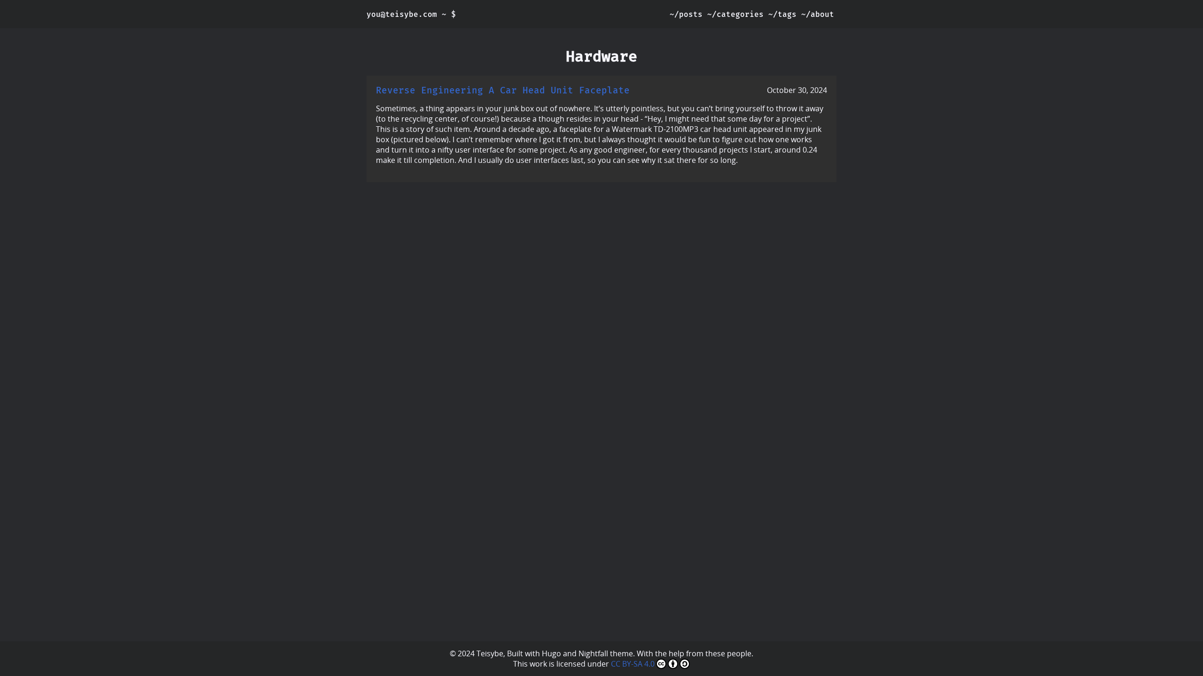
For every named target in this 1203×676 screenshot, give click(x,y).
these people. (729, 653)
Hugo (551, 653)
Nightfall (593, 653)
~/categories (735, 14)
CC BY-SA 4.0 (633, 664)
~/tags (782, 14)
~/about (817, 14)
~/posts (686, 14)
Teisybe (490, 653)
